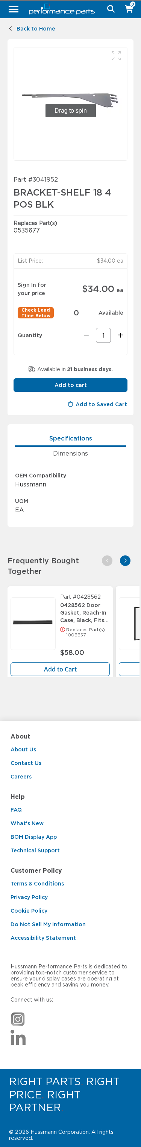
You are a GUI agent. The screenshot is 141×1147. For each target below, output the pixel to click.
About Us (23, 749)
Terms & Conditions (37, 884)
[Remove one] (86, 335)
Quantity (30, 335)
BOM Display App (34, 837)
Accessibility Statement (43, 938)
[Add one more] (119, 335)
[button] (116, 56)
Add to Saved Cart (101, 404)
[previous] (107, 560)
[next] (125, 560)
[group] (70, 103)
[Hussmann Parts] (67, 9)
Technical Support (35, 850)
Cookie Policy (29, 911)
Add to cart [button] (71, 385)
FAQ (16, 810)
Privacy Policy (29, 897)
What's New (27, 823)
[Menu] (14, 9)
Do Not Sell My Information (48, 924)
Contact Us (26, 763)
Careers (21, 777)
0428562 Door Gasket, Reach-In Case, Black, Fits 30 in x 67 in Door (84, 610)
